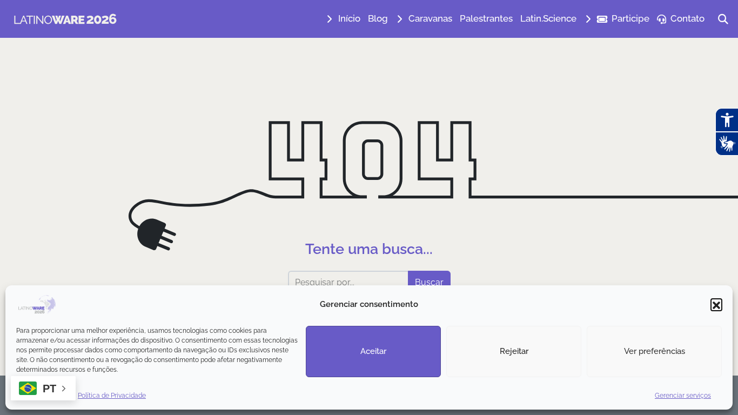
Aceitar (373, 351)
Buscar (429, 282)
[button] (716, 304)
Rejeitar (514, 351)
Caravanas (430, 18)
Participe (630, 18)
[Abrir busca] (723, 18)
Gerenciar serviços (683, 395)
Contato (687, 18)
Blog (378, 18)
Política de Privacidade (112, 395)
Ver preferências (654, 351)
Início (349, 18)
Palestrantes (486, 18)
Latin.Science (548, 18)
